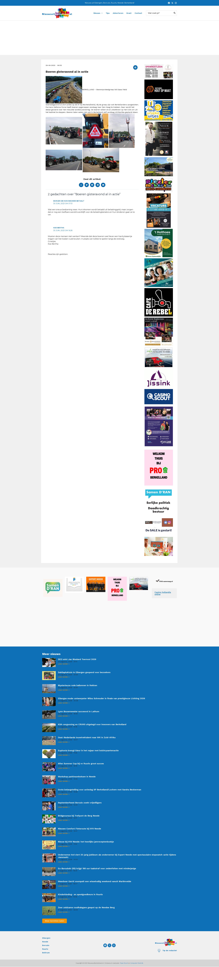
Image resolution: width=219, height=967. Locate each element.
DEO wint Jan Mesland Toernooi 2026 (77, 659)
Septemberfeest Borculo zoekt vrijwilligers (80, 802)
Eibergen (46, 938)
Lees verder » (63, 664)
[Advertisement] (109, 38)
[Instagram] (176, 3)
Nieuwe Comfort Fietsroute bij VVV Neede (79, 828)
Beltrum (46, 953)
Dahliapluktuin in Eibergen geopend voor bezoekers (84, 672)
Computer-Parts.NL (136, 963)
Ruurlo (45, 949)
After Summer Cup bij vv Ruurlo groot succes (81, 763)
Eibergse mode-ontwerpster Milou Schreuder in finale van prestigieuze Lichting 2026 (101, 698)
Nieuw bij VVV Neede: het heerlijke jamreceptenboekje (86, 841)
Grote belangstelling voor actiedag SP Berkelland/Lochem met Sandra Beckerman (99, 789)
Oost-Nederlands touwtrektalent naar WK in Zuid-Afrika (86, 737)
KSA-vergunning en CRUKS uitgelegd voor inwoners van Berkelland (92, 724)
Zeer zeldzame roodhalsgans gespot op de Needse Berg (86, 907)
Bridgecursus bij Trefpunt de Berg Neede (78, 815)
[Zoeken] (174, 13)
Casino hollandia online (163, 593)
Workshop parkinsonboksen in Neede (77, 776)
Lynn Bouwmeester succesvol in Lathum (78, 711)
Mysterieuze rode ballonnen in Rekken (77, 685)
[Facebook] (169, 3)
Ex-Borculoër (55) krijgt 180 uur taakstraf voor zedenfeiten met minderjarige (97, 868)
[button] (135, 67)
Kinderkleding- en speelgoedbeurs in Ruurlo (80, 894)
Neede (45, 942)
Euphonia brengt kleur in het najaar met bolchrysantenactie (88, 750)
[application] (101, 13)
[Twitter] (172, 3)
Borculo (45, 945)
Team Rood (124, 963)
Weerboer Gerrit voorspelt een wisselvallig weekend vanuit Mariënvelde (94, 881)
